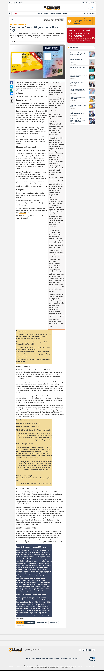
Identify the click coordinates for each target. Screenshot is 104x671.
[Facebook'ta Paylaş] (11, 82)
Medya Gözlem (55, 122)
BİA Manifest (57, 83)
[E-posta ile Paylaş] (11, 101)
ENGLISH (84, 2)
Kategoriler (92, 13)
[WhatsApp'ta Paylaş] (11, 90)
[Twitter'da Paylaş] (11, 86)
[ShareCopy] (11, 97)
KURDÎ (92, 2)
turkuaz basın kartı (42, 622)
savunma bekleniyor (37, 542)
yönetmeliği (22, 212)
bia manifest (20, 625)
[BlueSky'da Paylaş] (11, 93)
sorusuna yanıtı (39, 469)
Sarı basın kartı (33, 370)
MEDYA (12, 19)
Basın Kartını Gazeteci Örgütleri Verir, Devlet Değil (35, 29)
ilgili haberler (74, 47)
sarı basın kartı (53, 622)
